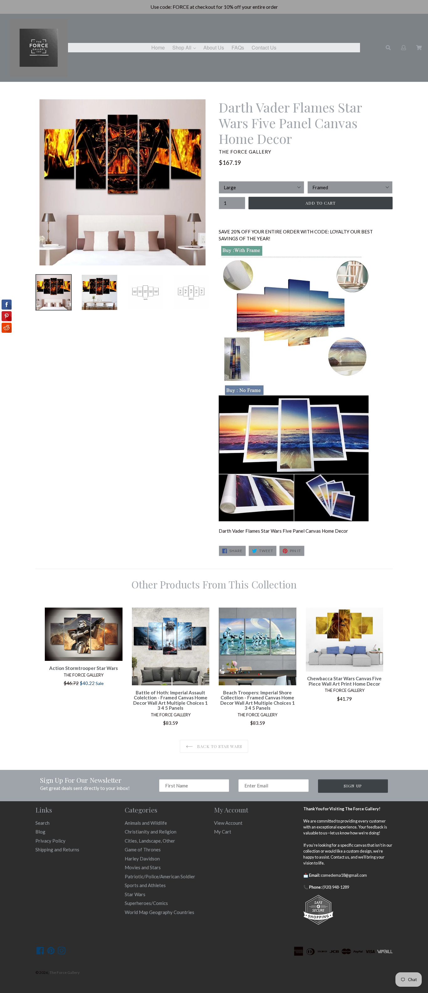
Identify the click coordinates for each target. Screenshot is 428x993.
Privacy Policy (50, 841)
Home (158, 47)
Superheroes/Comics (146, 903)
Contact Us (264, 47)
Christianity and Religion (150, 831)
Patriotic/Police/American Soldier (160, 876)
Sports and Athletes (145, 885)
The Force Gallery (65, 972)
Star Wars (135, 894)
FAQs (238, 47)
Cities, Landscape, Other (150, 841)
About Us (213, 47)
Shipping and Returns (57, 849)
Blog (40, 831)
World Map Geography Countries (159, 912)
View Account (228, 823)
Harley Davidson (142, 858)
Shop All (185, 47)
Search (42, 823)
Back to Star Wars (219, 746)
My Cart (222, 831)
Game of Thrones (143, 849)
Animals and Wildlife (146, 823)
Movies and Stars (143, 867)
